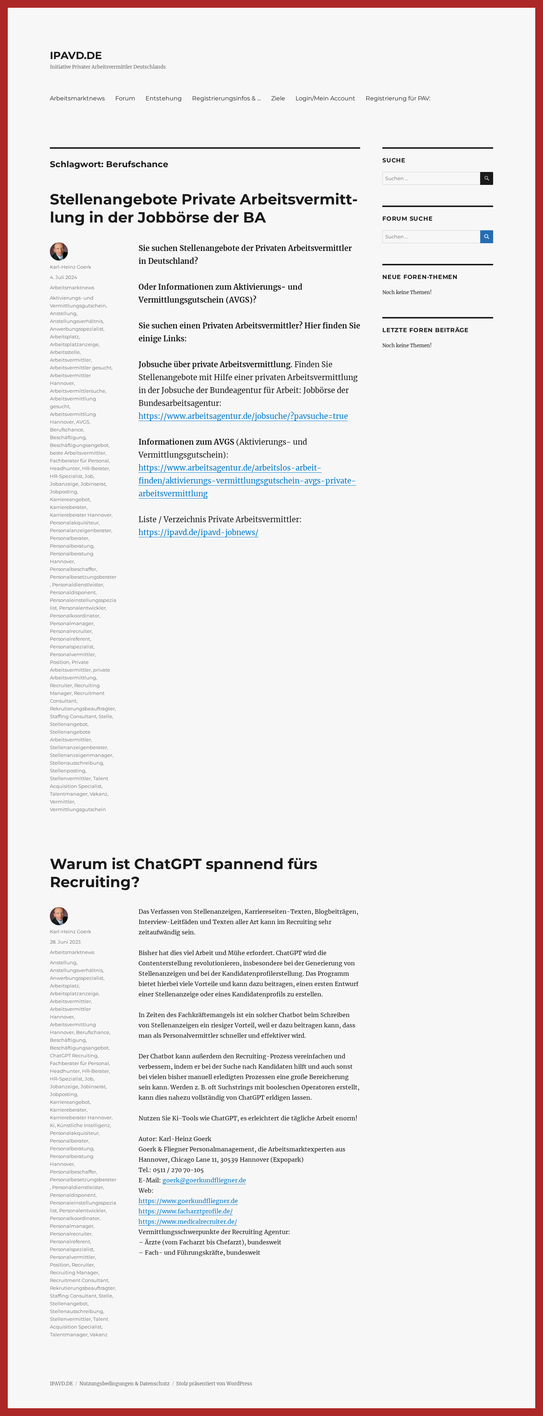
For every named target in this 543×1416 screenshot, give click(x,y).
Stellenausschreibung (76, 763)
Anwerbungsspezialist (76, 329)
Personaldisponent (73, 592)
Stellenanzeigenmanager (81, 755)
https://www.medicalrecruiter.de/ (188, 1221)
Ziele (278, 98)
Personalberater (69, 538)
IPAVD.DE (76, 55)
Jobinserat (93, 484)
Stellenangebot (69, 724)
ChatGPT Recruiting (74, 1055)
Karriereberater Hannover (81, 515)
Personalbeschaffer (73, 569)
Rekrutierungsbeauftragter (82, 709)
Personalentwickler (82, 608)
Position (59, 662)
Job (89, 476)
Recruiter (61, 685)
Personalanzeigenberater (80, 530)
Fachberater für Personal (79, 461)
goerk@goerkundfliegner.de (204, 1180)
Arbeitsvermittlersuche (77, 391)
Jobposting (63, 492)
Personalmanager (71, 623)
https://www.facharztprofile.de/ (186, 1211)
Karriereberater (68, 507)
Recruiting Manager (74, 1272)
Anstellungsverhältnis (76, 321)
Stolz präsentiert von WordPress (214, 1384)
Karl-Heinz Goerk (70, 267)
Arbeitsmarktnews (77, 98)
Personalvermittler (72, 654)
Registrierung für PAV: (398, 98)
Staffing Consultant (73, 716)
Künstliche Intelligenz (83, 1125)
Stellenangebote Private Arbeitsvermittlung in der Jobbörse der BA (204, 208)
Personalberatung (71, 546)
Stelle (105, 716)
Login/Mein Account (325, 98)
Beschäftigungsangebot (79, 445)
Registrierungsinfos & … (226, 98)
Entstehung (164, 98)
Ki (52, 1125)
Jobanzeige (64, 484)
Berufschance (66, 430)
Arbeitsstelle (65, 352)
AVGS (82, 422)
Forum (125, 98)
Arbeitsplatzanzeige (74, 344)
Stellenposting (67, 771)
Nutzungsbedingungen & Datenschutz (124, 1384)
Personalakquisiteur (74, 523)
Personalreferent (70, 639)
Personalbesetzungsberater (83, 577)
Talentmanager (69, 794)
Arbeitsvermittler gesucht (81, 368)
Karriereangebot (70, 499)
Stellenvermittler (70, 778)
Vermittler (62, 802)
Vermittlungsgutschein (78, 809)
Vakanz (98, 794)
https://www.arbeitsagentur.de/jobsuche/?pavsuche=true (243, 416)
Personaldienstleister (77, 585)
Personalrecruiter (71, 631)
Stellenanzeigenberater (78, 747)
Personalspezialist (71, 647)
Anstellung (63, 313)
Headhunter (65, 468)
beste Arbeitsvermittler (77, 453)
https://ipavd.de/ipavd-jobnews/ (199, 532)
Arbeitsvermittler (70, 360)
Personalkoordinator (74, 616)
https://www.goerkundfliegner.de (188, 1201)
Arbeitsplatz (64, 337)
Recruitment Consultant (79, 1280)
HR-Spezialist (66, 476)
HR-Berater (95, 468)
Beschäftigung (68, 437)
